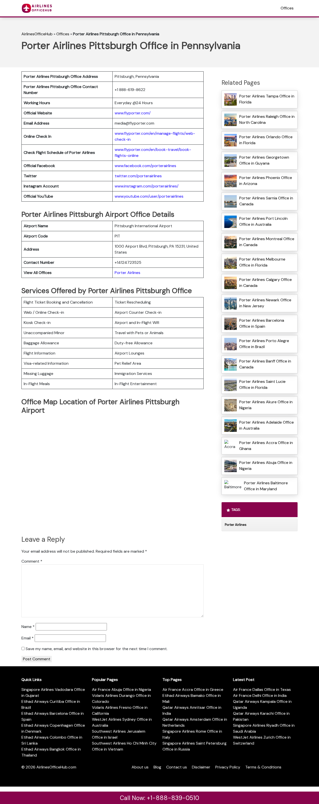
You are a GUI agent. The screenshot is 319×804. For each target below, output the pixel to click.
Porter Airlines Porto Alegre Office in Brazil (264, 343)
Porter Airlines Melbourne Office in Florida (262, 262)
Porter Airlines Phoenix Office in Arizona (265, 180)
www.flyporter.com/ (133, 113)
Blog (157, 767)
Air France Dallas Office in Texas (262, 689)
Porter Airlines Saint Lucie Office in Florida (262, 384)
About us (140, 767)
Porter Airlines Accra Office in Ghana (266, 445)
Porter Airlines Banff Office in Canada (265, 364)
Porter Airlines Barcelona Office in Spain (261, 323)
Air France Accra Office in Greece (192, 689)
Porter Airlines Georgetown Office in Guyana (264, 160)
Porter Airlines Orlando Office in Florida (266, 139)
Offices (287, 8)
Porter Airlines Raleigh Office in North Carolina (267, 119)
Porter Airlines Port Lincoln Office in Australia (263, 221)
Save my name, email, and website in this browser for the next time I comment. (96, 648)
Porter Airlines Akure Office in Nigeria (266, 404)
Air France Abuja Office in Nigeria (121, 689)
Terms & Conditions (263, 767)
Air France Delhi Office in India (260, 695)
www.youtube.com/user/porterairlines (149, 196)
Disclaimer (201, 767)
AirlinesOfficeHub (37, 34)
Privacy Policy (227, 767)
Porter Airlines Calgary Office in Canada (265, 282)
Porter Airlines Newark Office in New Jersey (265, 303)
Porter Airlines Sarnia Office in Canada (266, 201)
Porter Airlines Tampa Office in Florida (266, 99)
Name (28, 626)
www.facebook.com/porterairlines (145, 165)
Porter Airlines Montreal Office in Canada (266, 241)
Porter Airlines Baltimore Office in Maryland (266, 485)
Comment (31, 561)
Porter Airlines (127, 272)
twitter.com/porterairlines (138, 176)
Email (27, 638)
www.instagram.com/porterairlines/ (146, 186)
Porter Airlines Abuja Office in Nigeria (265, 465)
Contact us (176, 767)
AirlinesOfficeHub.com (56, 767)
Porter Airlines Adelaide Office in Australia (266, 425)
